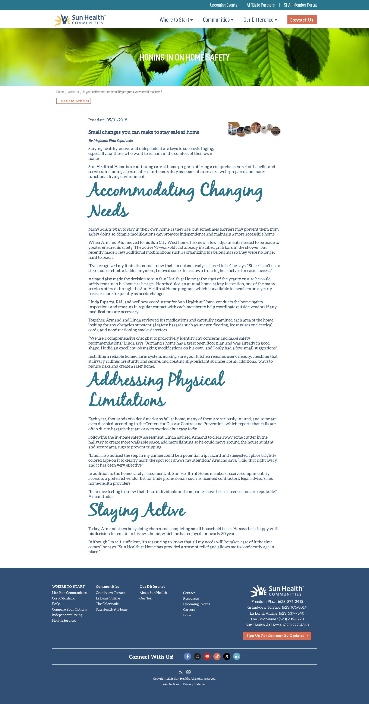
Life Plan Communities (69, 593)
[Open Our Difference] (276, 19)
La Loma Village (108, 598)
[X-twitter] (226, 656)
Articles (73, 92)
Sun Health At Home (111, 609)
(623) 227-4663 (296, 625)
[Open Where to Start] (191, 19)
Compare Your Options (69, 609)
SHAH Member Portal (300, 5)
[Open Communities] (232, 19)
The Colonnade (107, 604)
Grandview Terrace (110, 593)
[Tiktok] (217, 656)
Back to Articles (75, 101)
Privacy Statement (195, 684)
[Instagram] (197, 656)
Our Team (146, 598)
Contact (189, 593)
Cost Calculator (63, 598)
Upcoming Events (223, 5)
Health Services (64, 620)
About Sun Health (153, 593)
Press (187, 615)
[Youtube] (207, 656)
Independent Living (67, 615)
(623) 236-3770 (291, 619)
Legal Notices (170, 684)
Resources (191, 598)
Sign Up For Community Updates (275, 635)
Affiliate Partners (261, 5)
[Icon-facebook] (187, 656)
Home (60, 92)
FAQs (56, 604)
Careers (189, 609)
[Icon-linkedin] (236, 656)
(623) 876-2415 (290, 601)
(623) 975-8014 (294, 607)
